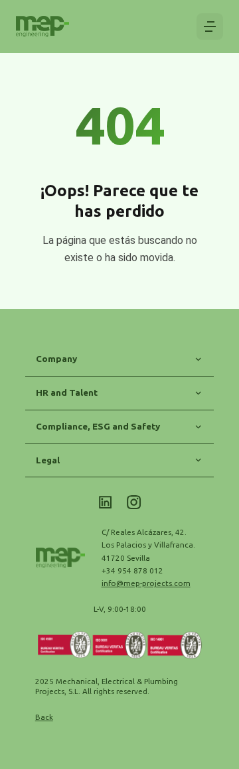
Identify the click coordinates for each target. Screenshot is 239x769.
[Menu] (210, 26)
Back (44, 717)
